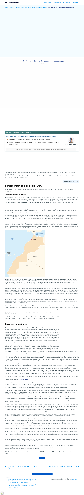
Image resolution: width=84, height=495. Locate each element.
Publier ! (50, 2)
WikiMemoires (12, 2)
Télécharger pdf (57, 2)
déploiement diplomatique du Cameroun (34, 444)
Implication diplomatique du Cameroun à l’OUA (63, 466)
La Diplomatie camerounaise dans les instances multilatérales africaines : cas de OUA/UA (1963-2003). (31, 136)
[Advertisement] (42, 120)
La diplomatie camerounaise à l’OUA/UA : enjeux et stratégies (22, 467)
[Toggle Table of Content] (76, 181)
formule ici (74, 479)
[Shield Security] (2, 493)
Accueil (6, 7)
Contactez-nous (66, 2)
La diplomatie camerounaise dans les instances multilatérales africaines (30, 7)
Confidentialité (75, 2)
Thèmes (45, 2)
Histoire (11, 7)
